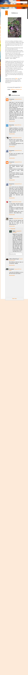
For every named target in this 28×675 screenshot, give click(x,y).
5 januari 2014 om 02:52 (18, 218)
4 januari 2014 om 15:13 (16, 137)
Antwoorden (13, 228)
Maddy (14, 231)
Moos (10, 137)
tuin (21, 89)
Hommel (18, 89)
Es (21, 87)
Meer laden (14, 298)
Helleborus (14, 13)
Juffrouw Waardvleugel (14, 258)
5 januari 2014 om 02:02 (16, 201)
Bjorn (17, 78)
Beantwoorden (12, 121)
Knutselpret (11, 269)
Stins (10, 201)
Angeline (11, 218)
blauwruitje (11, 125)
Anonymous (11, 99)
